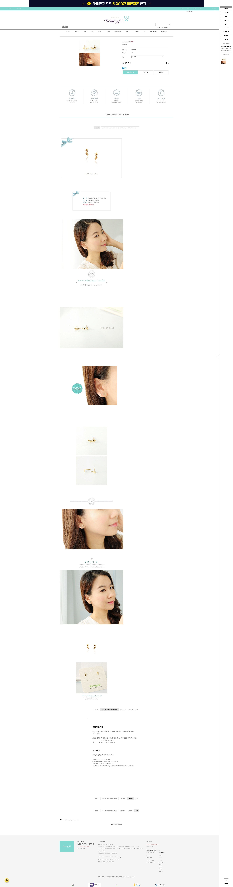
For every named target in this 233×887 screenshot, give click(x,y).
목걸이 (92, 31)
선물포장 (226, 39)
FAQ (226, 16)
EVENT (160, 866)
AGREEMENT (149, 857)
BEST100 (77, 31)
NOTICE (226, 28)
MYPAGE (206, 8)
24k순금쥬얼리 (153, 31)
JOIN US (189, 8)
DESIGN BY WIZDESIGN (129, 877)
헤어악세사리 (164, 31)
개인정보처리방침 (150, 860)
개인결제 (160, 869)
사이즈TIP (226, 12)
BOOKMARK (9, 8)
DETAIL (97, 127)
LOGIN (183, 8)
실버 (144, 31)
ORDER (200, 8)
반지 (85, 31)
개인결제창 (226, 35)
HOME (148, 855)
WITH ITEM (123, 127)
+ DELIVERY (18, 8)
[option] (116, 3)
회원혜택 (226, 24)
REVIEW (226, 8)
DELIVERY (161, 871)
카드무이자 (226, 20)
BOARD (214, 8)
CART (194, 8)
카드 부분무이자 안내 (166, 27)
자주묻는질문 (161, 862)
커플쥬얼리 (128, 31)
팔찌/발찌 (108, 31)
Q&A (226, 5)
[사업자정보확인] (117, 857)
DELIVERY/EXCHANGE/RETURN (109, 127)
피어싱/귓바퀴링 (117, 31)
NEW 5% (68, 31)
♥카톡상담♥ (226, 31)
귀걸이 (99, 31)
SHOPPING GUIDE (151, 862)
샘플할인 (137, 31)
